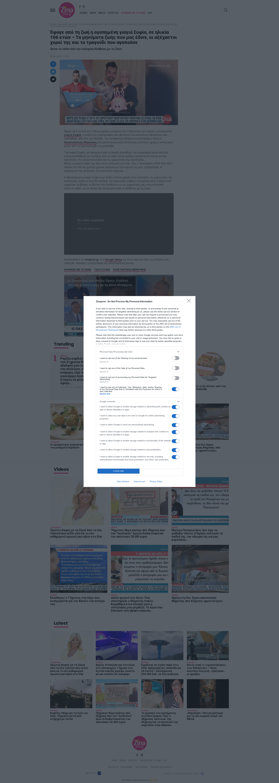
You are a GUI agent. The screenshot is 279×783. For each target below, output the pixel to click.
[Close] (190, 301)
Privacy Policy (156, 481)
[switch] (175, 358)
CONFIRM (118, 471)
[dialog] (139, 391)
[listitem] (139, 351)
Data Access (139, 481)
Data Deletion (123, 481)
